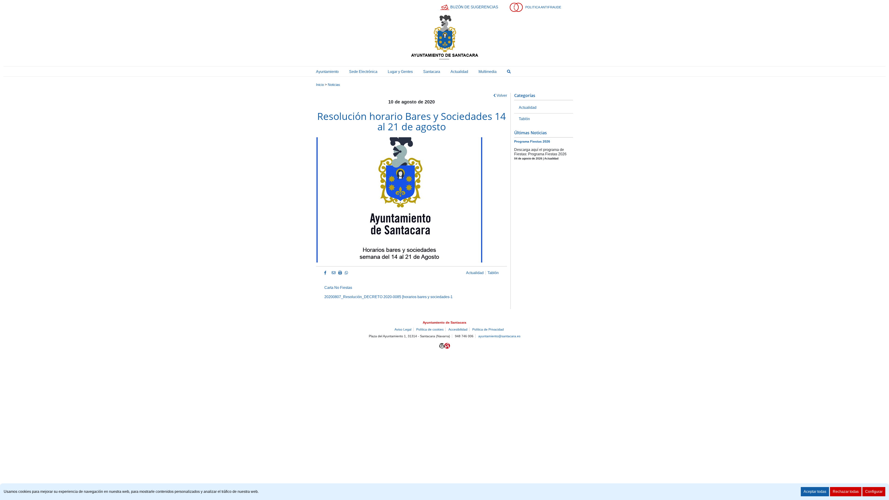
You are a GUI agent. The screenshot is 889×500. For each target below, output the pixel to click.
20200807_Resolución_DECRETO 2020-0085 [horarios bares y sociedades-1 (388, 297)
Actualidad (459, 72)
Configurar (874, 492)
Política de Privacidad (488, 329)
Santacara (431, 72)
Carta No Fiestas (338, 288)
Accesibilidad (457, 329)
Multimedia (488, 72)
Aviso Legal (402, 329)
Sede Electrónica (363, 72)
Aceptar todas (815, 492)
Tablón (493, 273)
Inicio (320, 85)
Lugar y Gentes (400, 72)
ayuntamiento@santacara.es (499, 336)
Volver (501, 95)
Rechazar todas (846, 492)
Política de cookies (430, 329)
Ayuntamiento (327, 72)
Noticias (334, 85)
